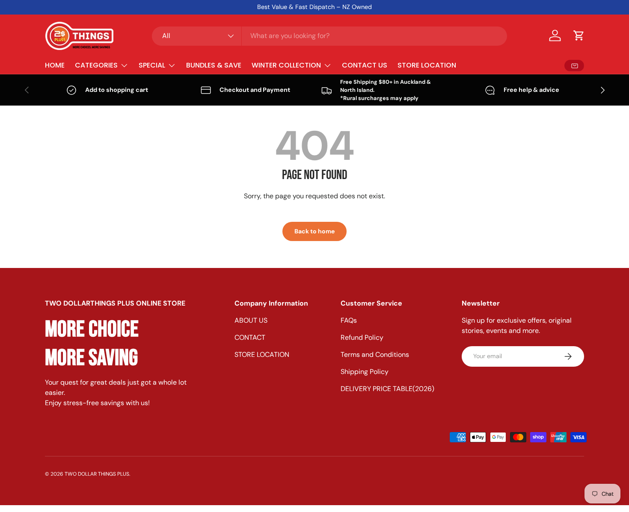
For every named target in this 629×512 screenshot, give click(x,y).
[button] (579, 35)
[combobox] (329, 35)
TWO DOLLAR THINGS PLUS (97, 474)
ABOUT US (250, 320)
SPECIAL (152, 65)
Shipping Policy (365, 371)
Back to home (314, 231)
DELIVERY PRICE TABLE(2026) (387, 388)
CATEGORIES (96, 65)
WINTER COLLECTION (286, 65)
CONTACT (249, 337)
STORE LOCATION (427, 65)
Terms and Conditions (375, 354)
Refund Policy (362, 337)
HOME (55, 65)
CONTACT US (364, 65)
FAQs (349, 320)
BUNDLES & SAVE (213, 65)
